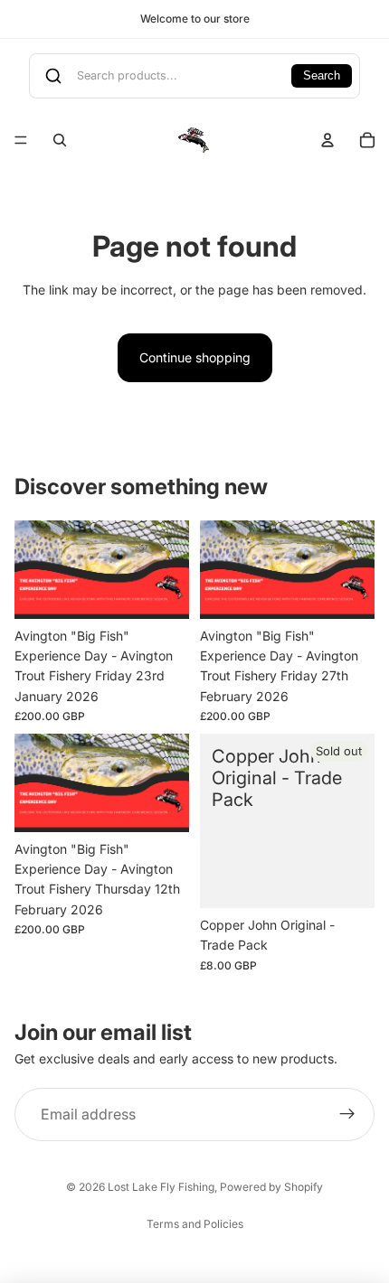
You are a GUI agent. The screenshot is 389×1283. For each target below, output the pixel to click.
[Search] (60, 140)
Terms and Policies (195, 1224)
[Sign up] (347, 1115)
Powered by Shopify (271, 1187)
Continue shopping (195, 357)
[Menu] (21, 140)
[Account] (327, 140)
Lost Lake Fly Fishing (161, 1187)
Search (321, 76)
